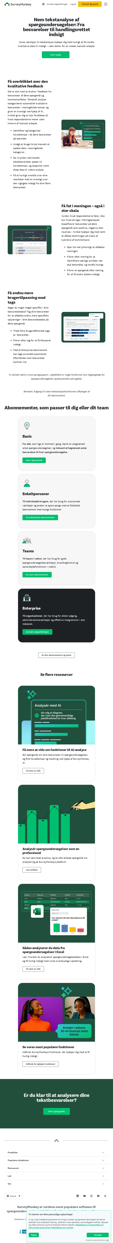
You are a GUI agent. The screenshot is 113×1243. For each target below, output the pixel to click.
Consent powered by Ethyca (96, 1240)
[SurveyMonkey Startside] (18, 4)
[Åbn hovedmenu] (106, 4)
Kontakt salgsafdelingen (57, 4)
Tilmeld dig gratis (90, 4)
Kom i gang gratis (34, 460)
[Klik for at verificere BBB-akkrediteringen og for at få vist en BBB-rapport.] (24, 1233)
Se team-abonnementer (37, 574)
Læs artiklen (32, 870)
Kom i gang (55, 54)
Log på (73, 4)
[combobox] (13, 1196)
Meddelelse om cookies (62, 1227)
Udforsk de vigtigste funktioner (40, 1064)
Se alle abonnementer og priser (56, 655)
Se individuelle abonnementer (40, 517)
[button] (56, 1152)
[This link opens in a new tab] (77, 1196)
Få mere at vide (33, 770)
